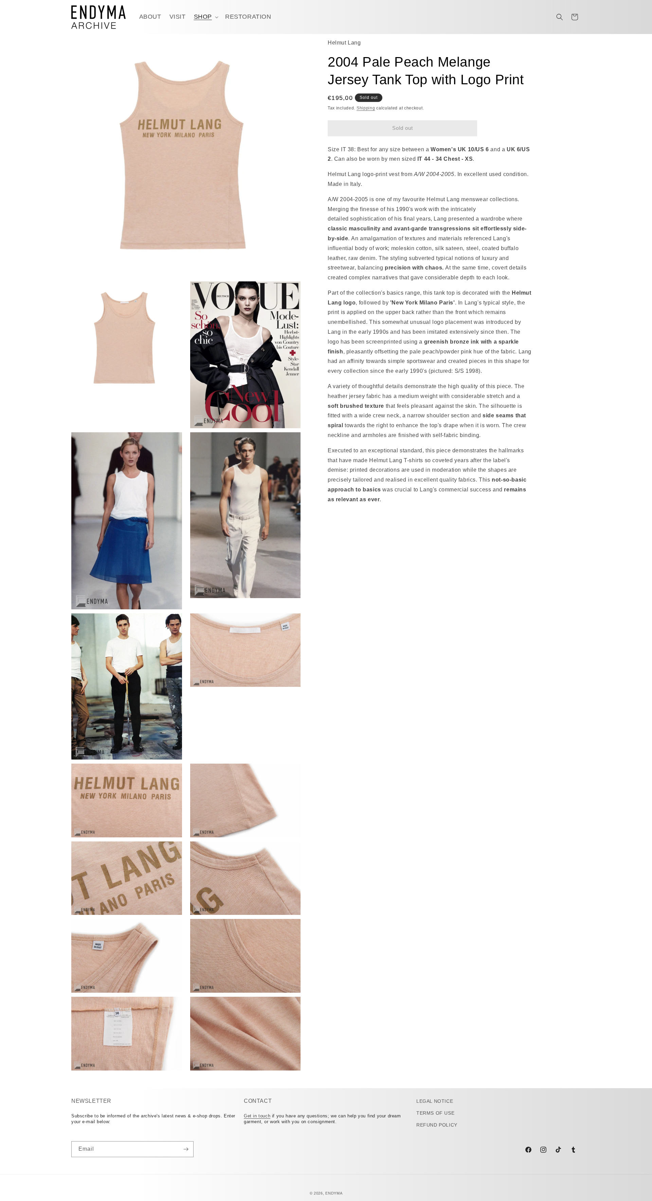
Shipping (366, 108)
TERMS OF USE (435, 1113)
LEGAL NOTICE (434, 1101)
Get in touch (257, 1115)
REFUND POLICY (436, 1125)
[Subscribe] (185, 1149)
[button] (205, 17)
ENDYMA (333, 1193)
